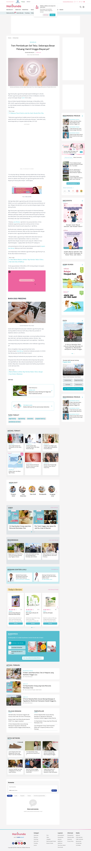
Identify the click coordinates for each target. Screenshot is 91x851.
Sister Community (77, 157)
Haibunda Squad (68, 157)
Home (9, 38)
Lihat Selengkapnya (72, 183)
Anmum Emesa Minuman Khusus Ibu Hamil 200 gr (14, 613)
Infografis (48, 839)
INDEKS (61, 9)
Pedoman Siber (70, 837)
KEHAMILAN (9, 9)
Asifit (44, 611)
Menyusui (36, 837)
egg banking (21, 418)
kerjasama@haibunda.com (68, 1)
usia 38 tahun (16, 222)
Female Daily (78, 843)
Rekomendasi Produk (51, 841)
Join (81, 152)
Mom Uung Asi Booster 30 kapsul (32, 613)
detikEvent (60, 841)
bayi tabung (20, 351)
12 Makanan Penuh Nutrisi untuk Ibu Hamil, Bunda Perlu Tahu (26, 113)
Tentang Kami (70, 835)
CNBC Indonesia (79, 839)
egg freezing (12, 418)
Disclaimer (69, 839)
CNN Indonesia (79, 837)
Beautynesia (78, 841)
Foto (47, 835)
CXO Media (78, 845)
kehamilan (30, 418)
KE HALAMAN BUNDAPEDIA (32, 658)
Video (32, 13)
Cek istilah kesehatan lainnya (72, 388)
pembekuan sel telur (14, 422)
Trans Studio (60, 847)
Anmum (10, 611)
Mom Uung (28, 611)
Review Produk (49, 843)
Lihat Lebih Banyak (53, 540)
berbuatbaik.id (61, 835)
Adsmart (59, 839)
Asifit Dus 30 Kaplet (48, 612)
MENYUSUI (18, 9)
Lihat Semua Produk (53, 589)
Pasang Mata (60, 837)
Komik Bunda (20, 13)
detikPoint (60, 843)
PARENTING (25, 9)
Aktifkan (52, 14)
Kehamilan (15, 38)
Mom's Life (36, 841)
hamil (23, 98)
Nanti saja (46, 14)
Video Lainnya (54, 507)
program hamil (40, 418)
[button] (56, 491)
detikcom (78, 835)
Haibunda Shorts (10, 13)
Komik (35, 845)
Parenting (36, 839)
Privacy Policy (70, 841)
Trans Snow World (61, 845)
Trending (27, 13)
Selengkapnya (54, 569)
